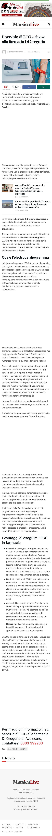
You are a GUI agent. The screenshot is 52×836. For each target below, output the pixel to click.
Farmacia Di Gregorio (17, 749)
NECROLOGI (6, 827)
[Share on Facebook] (29, 87)
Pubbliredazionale (16, 52)
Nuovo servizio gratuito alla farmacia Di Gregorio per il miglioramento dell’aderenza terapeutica (32, 204)
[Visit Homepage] (26, 24)
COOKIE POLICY (34, 827)
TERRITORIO (6, 825)
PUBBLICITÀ (33, 825)
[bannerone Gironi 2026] (26, 9)
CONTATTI (20, 825)
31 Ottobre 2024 (22, 210)
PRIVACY (19, 827)
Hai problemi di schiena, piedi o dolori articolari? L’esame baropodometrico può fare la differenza (30, 189)
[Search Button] (49, 24)
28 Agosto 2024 (34, 52)
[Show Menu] (3, 24)
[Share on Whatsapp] (43, 87)
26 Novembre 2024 (22, 197)
